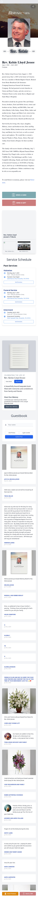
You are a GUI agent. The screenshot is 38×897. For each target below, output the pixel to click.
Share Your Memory (11, 406)
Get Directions (18, 282)
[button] (19, 457)
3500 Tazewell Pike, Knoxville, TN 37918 (18, 318)
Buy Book (18, 381)
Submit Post (19, 437)
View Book (9, 381)
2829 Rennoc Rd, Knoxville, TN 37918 (18, 278)
